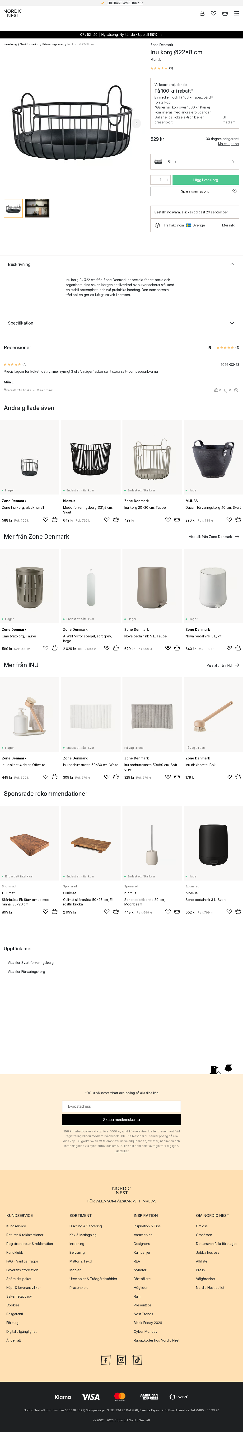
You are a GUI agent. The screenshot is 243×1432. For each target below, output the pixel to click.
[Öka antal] (167, 180)
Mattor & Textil (81, 1261)
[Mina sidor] (202, 13)
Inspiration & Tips (147, 1226)
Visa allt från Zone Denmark (210, 537)
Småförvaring (29, 44)
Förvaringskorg (53, 44)
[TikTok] (137, 1359)
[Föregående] (8, 123)
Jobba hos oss (207, 1252)
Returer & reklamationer (24, 1235)
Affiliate (201, 1261)
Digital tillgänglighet (21, 1331)
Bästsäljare (142, 1279)
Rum (137, 1296)
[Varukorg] (225, 13)
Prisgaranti (14, 1314)
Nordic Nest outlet (210, 1288)
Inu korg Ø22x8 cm (80, 44)
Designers (142, 1244)
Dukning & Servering (86, 1226)
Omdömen (204, 1235)
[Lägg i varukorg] (54, 519)
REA (137, 1261)
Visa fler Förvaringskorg (26, 972)
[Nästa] (136, 123)
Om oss (202, 1226)
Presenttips (142, 1305)
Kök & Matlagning (83, 1235)
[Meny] (236, 13)
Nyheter (140, 1270)
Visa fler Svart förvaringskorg (31, 963)
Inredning (10, 44)
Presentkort (79, 1288)
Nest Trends (143, 1314)
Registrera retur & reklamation (29, 1244)
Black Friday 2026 (148, 1323)
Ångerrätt (13, 1340)
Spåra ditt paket (18, 1279)
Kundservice (16, 1226)
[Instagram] (121, 1359)
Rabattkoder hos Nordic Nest (156, 1340)
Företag (12, 1323)
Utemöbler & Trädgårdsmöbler (93, 1279)
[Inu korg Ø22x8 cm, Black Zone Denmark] (72, 122)
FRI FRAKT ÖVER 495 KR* (125, 3)
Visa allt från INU (219, 665)
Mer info (228, 225)
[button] (161, 68)
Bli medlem (229, 119)
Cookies (12, 1305)
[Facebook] (106, 1359)
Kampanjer (142, 1252)
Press (200, 1270)
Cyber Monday (145, 1331)
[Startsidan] (13, 13)
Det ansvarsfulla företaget (216, 1244)
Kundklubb (14, 1252)
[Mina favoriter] (213, 13)
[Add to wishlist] (45, 520)
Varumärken (143, 1235)
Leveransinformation (22, 1270)
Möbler (75, 1270)
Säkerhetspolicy (19, 1296)
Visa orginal (45, 390)
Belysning (77, 1252)
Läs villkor (122, 1151)
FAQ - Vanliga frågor (22, 1261)
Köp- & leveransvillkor (23, 1288)
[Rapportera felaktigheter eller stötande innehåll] (236, 390)
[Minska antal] (153, 180)
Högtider (141, 1288)
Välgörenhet (205, 1279)
